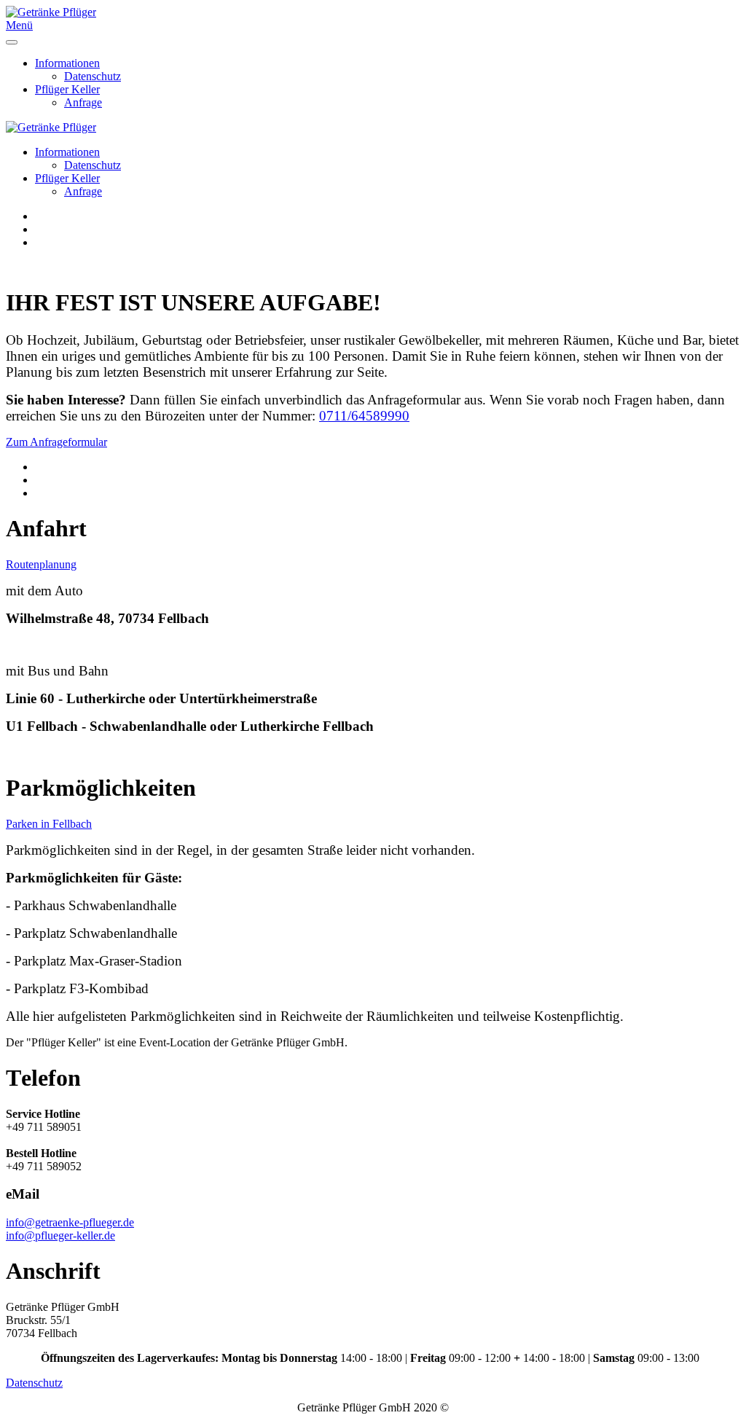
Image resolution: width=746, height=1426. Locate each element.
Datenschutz (92, 76)
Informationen (67, 63)
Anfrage (83, 102)
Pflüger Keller (67, 89)
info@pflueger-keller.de (60, 1235)
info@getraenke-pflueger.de (70, 1222)
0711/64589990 (364, 415)
